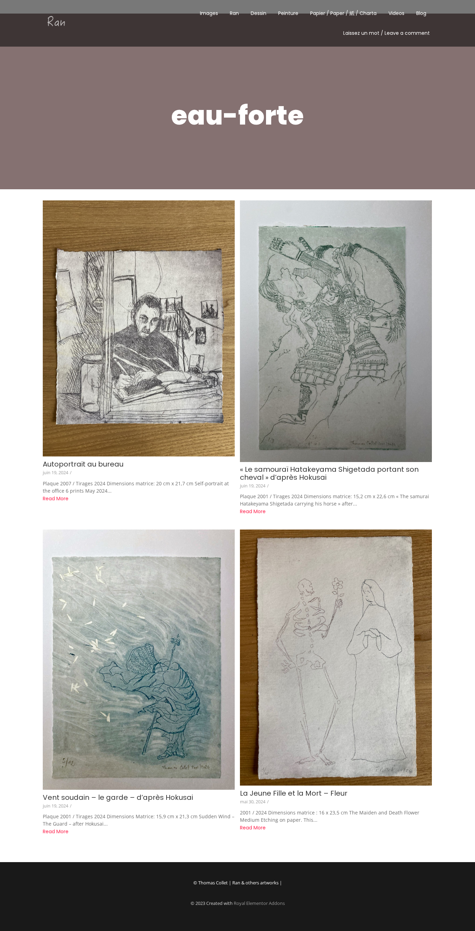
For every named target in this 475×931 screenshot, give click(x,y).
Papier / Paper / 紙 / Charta (343, 13)
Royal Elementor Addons (259, 903)
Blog (421, 13)
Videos (396, 13)
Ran (234, 13)
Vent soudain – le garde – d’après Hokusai (118, 798)
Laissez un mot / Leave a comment (386, 33)
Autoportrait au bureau (83, 464)
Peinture (288, 13)
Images (209, 13)
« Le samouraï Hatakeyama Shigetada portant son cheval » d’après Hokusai (329, 474)
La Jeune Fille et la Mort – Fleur (293, 793)
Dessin (258, 13)
